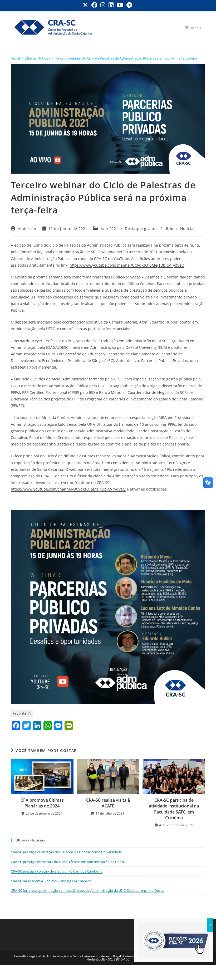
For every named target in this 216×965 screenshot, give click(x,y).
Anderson (27, 228)
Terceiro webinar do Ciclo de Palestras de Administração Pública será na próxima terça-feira (126, 58)
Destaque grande (141, 228)
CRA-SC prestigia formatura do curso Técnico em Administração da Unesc (68, 861)
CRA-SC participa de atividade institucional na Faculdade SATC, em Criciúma (174, 809)
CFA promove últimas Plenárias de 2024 (42, 803)
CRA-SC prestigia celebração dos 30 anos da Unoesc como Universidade (66, 852)
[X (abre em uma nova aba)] (86, 5)
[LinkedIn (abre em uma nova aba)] (111, 5)
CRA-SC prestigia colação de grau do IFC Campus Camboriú (56, 871)
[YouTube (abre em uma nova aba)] (120, 5)
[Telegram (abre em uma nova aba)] (129, 5)
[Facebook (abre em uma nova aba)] (94, 5)
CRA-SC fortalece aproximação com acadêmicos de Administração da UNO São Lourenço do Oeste (87, 890)
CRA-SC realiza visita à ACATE (108, 803)
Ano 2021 (109, 228)
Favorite (20, 713)
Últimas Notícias (180, 228)
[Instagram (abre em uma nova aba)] (103, 5)
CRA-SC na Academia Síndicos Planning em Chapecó (51, 881)
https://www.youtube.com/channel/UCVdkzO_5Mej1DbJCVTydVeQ (127, 265)
